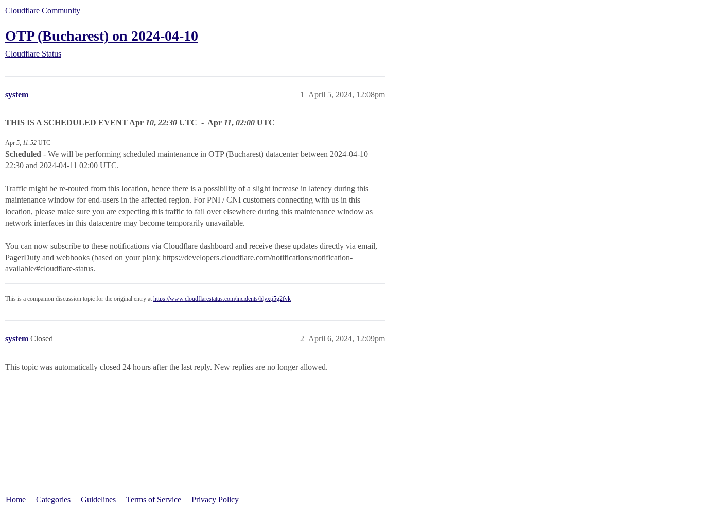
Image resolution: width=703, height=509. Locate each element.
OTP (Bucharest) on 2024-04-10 (101, 36)
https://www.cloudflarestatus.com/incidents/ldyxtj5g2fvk (222, 298)
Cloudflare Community (42, 10)
